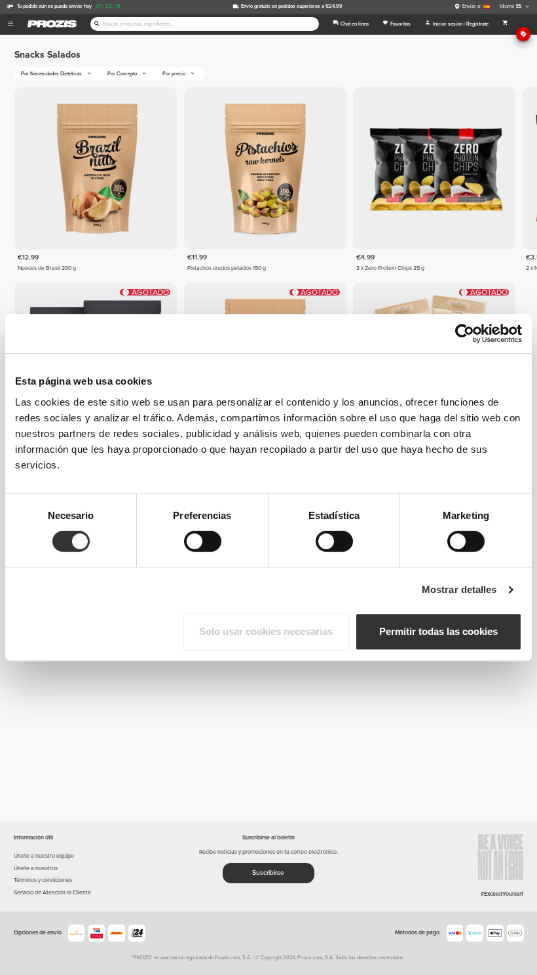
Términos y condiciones (43, 880)
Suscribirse (268, 873)
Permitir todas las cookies (438, 631)
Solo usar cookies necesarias (266, 631)
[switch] (202, 541)
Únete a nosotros (36, 868)
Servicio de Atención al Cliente (52, 892)
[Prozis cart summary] (505, 24)
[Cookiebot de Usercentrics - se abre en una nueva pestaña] (464, 333)
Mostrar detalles (459, 589)
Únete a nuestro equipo (44, 856)
